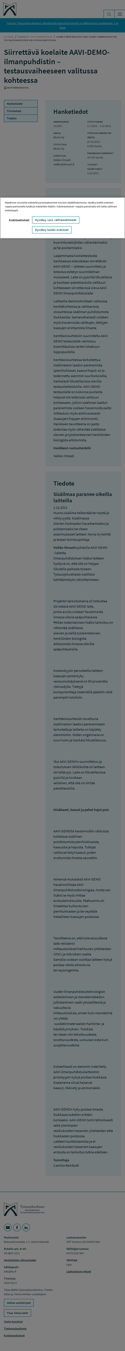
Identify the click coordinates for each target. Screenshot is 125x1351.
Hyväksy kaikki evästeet (52, 230)
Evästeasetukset (19, 219)
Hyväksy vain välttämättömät (55, 220)
